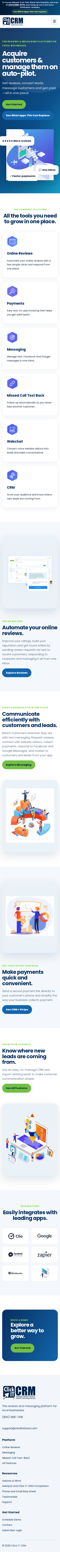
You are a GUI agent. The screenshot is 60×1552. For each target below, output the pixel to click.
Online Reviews (11, 1447)
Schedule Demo (11, 1519)
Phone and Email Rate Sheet (19, 1491)
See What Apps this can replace (30, 11)
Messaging (8, 1452)
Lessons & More (11, 1481)
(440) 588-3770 (16, 5)
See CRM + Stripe (17, 1009)
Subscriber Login (12, 1530)
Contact (7, 1525)
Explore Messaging (18, 765)
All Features (9, 1463)
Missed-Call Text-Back (16, 1458)
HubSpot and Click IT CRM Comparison (25, 1486)
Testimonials (9, 1497)
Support (7, 1502)
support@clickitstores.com (19, 1428)
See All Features (16, 1088)
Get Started (14, 104)
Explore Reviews (17, 673)
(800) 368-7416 (12, 1417)
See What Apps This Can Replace (28, 115)
